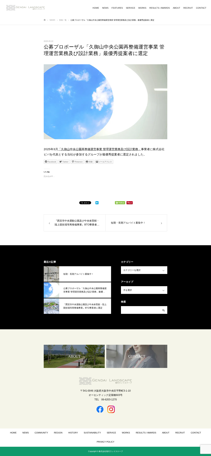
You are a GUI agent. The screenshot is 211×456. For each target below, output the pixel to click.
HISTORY (73, 432)
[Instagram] (111, 409)
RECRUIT (188, 8)
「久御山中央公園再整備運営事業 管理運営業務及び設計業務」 (99, 149)
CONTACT (201, 8)
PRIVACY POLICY (105, 442)
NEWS (105, 8)
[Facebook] (100, 409)
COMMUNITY (41, 432)
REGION (58, 432)
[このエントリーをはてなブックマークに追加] (97, 203)
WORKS (142, 8)
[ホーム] (45, 20)
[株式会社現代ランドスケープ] (25, 8)
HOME (96, 8)
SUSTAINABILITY (92, 432)
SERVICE (130, 8)
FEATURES (117, 8)
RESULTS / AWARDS (159, 8)
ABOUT (176, 8)
